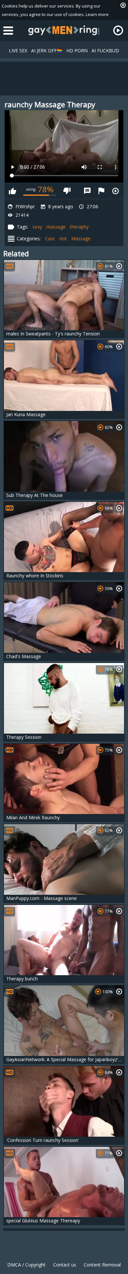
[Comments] (87, 190)
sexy (37, 227)
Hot (63, 238)
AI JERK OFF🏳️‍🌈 (46, 50)
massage (56, 227)
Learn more (97, 14)
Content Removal (102, 1265)
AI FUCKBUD (105, 50)
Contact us (64, 1265)
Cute (50, 238)
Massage (81, 238)
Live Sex (18, 50)
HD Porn (77, 50)
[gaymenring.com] (64, 30)
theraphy (79, 227)
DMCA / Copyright (26, 1265)
